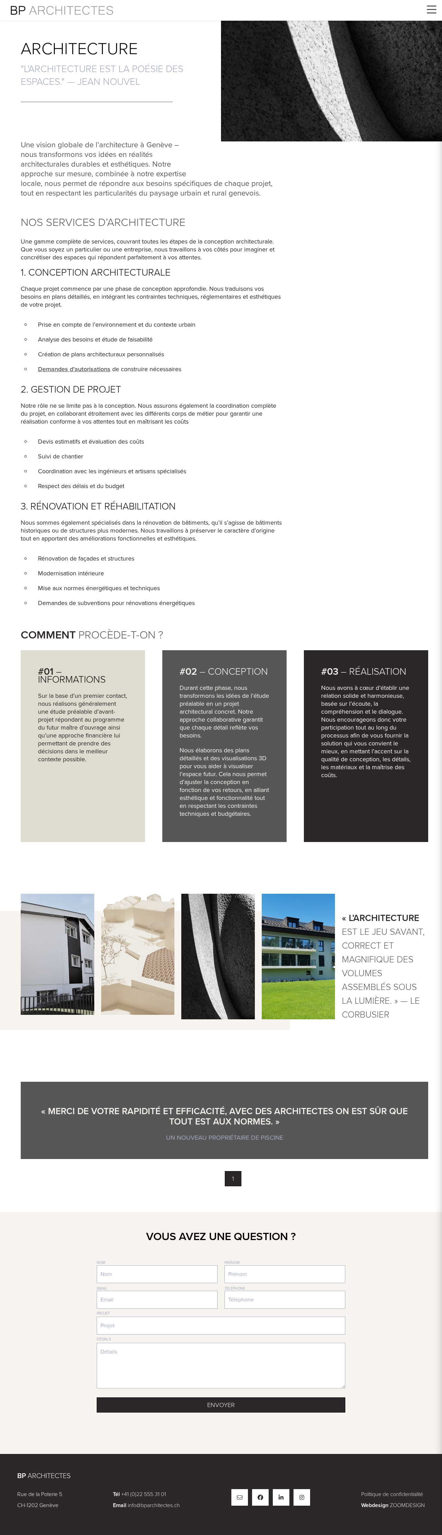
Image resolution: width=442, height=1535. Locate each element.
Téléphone (234, 1288)
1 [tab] (233, 1178)
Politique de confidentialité (392, 1494)
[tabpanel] (224, 1120)
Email (102, 1288)
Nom (101, 1262)
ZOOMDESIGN (407, 1505)
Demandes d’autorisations (74, 369)
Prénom (232, 1262)
